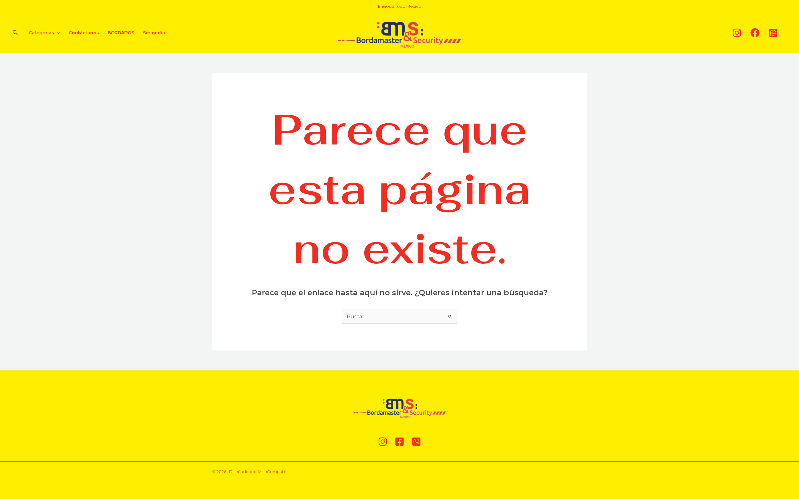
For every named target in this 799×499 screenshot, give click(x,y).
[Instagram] (737, 33)
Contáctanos (84, 33)
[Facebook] (755, 33)
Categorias (41, 33)
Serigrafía (154, 33)
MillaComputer (273, 471)
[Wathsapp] (773, 33)
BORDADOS (121, 33)
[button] (15, 33)
